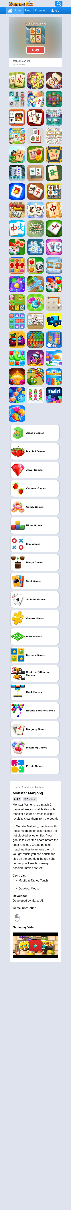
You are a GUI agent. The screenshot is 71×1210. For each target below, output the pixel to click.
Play (35, 50)
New (28, 10)
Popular (40, 10)
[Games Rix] (21, 4)
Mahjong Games (34, 786)
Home (17, 10)
